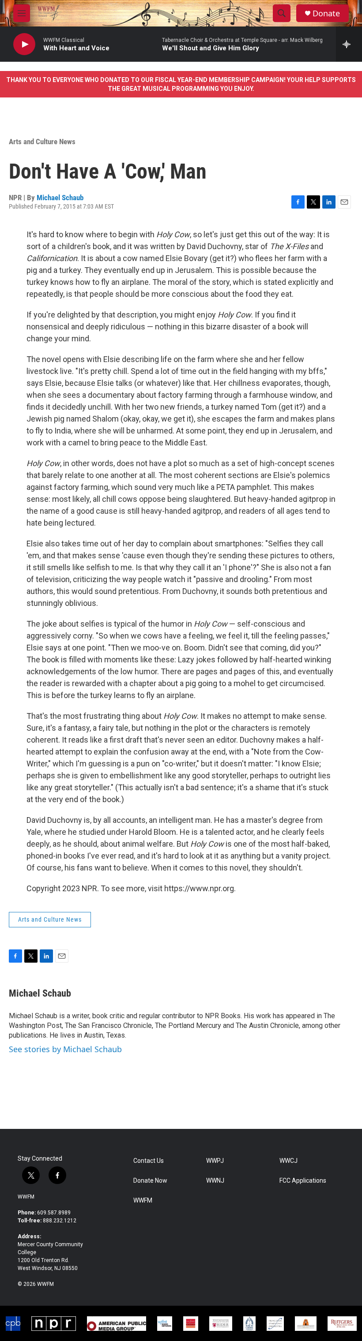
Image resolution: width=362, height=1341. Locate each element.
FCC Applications (302, 1180)
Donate (326, 13)
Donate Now (150, 1180)
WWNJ (215, 1180)
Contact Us (148, 1161)
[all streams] (349, 44)
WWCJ (288, 1161)
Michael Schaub (60, 197)
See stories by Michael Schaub (65, 1049)
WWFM (26, 1197)
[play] (24, 44)
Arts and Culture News (42, 141)
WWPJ (215, 1161)
